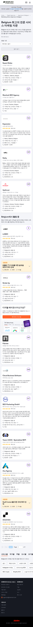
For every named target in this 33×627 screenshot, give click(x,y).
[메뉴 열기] (30, 2)
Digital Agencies (11, 15)
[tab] (4, 554)
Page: (15, 547)
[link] (26, 3)
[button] (16, 43)
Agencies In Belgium (23, 15)
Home (2, 15)
